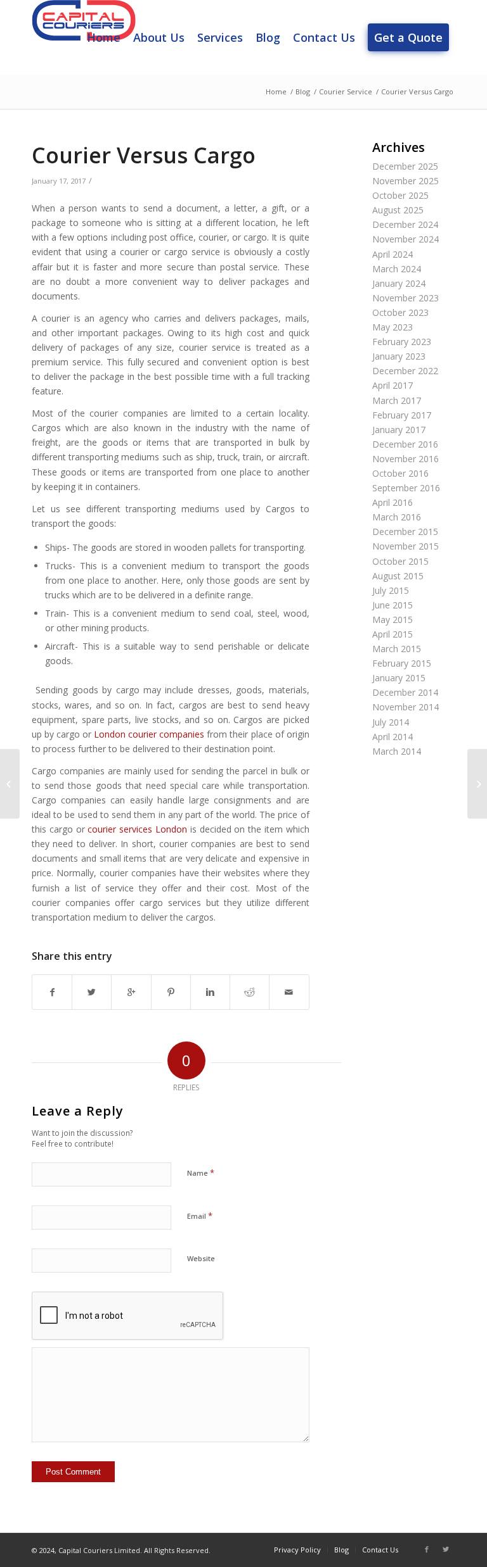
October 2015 (400, 561)
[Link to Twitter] (445, 1549)
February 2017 (401, 415)
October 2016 (400, 473)
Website (201, 1258)
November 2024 (405, 239)
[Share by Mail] (288, 992)
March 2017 (396, 400)
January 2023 (398, 356)
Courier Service (345, 91)
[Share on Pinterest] (171, 992)
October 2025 (400, 195)
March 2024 (396, 269)
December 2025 (405, 166)
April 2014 (392, 737)
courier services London (137, 829)
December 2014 (405, 692)
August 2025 (398, 210)
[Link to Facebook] (426, 1549)
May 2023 (392, 327)
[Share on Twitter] (91, 992)
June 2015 (392, 605)
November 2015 (405, 546)
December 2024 (405, 224)
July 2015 (390, 590)
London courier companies (149, 734)
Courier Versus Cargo (144, 155)
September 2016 (406, 488)
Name (200, 1172)
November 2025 (405, 181)
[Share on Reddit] (249, 992)
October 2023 (400, 312)
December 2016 (405, 444)
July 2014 (390, 722)
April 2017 (392, 385)
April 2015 (392, 634)
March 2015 (396, 649)
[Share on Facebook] (52, 992)
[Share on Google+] (131, 992)
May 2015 (392, 620)
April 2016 (392, 502)
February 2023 (401, 342)
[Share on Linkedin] (210, 992)
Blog (302, 91)
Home (276, 91)
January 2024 (398, 283)
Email (199, 1215)
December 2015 (405, 531)
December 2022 (405, 371)
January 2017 (398, 430)
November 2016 (405, 459)
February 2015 (401, 663)
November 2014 (405, 707)
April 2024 (392, 254)
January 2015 (398, 678)
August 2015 (398, 576)
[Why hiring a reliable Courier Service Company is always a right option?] (10, 784)
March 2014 (396, 751)
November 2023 (405, 298)
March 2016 (396, 517)
